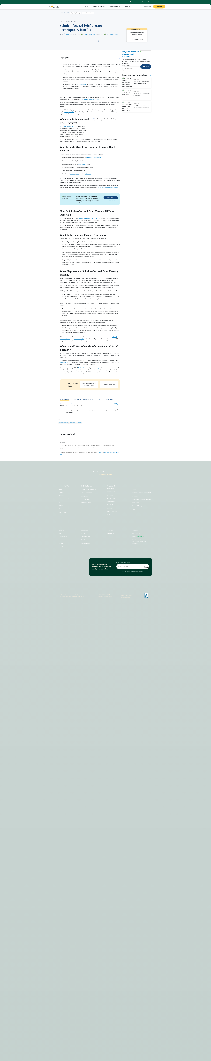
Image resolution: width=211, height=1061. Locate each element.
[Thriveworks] (54, 6)
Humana (61, 505)
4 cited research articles (92, 41)
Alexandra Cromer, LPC (89, 34)
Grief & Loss (84, 540)
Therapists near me (86, 502)
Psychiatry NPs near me (113, 515)
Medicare (61, 495)
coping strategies (63, 422)
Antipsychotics (111, 498)
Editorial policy (63, 536)
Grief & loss (135, 502)
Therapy (86, 6)
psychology (72, 422)
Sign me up (146, 66)
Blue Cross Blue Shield (65, 499)
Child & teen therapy (86, 492)
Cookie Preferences (125, 597)
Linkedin (110, 589)
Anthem (61, 492)
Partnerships (141, 1)
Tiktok (99, 589)
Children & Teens (85, 536)
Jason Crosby (69, 34)
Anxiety (134, 486)
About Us (61, 530)
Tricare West (62, 509)
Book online (159, 6)
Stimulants (109, 508)
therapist (79, 422)
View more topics (85, 543)
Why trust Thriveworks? (77, 41)
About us (132, 1)
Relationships (84, 530)
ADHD (134, 489)
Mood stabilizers (111, 501)
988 (100, 452)
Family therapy (85, 496)
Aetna (60, 489)
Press (60, 540)
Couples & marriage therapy (88, 489)
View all (149, 75)
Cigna (60, 502)
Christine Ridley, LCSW (112, 34)
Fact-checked (65, 41)
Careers (138, 536)
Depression (135, 496)
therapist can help (81, 84)
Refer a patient (147, 6)
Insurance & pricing (115, 6)
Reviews (61, 546)
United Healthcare (63, 512)
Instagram (96, 589)
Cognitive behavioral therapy (141, 492)
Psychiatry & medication (99, 6)
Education (150, 1)
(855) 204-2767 (136, 533)
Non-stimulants (111, 505)
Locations (127, 6)
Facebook (103, 589)
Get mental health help (109, 384)
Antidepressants (111, 491)
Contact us (135, 530)
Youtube (106, 589)
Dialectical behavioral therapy (142, 499)
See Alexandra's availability (111, 404)
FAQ (60, 533)
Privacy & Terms (125, 594)
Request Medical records (126, 595)
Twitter (113, 589)
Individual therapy (87, 486)
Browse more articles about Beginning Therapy (137, 33)
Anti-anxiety (110, 495)
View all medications (112, 511)
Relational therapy (137, 506)
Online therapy (85, 499)
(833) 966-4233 (112, 201)
